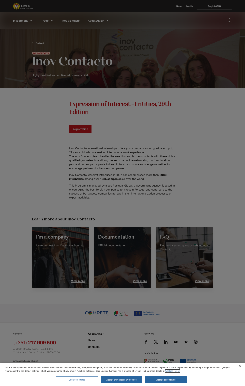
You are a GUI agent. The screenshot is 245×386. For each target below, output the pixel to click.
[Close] (239, 366)
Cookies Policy (172, 371)
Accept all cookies (166, 380)
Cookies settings (77, 380)
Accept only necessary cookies (121, 380)
